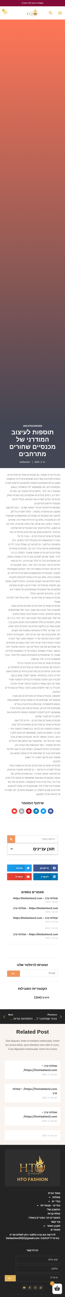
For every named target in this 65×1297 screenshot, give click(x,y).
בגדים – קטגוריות (50, 1205)
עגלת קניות (54, 1213)
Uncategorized (32, 426)
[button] (60, 13)
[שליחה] (13, 974)
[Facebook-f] (29, 1287)
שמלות (56, 1197)
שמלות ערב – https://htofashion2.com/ (35, 898)
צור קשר (55, 1221)
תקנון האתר (53, 1226)
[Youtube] (24, 1287)
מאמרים (55, 1229)
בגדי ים (56, 1201)
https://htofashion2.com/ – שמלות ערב (35, 908)
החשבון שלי (53, 1209)
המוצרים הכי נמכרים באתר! (44, 1217)
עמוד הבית (54, 1193)
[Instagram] (35, 1287)
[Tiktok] (40, 1287)
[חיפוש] (11, 839)
